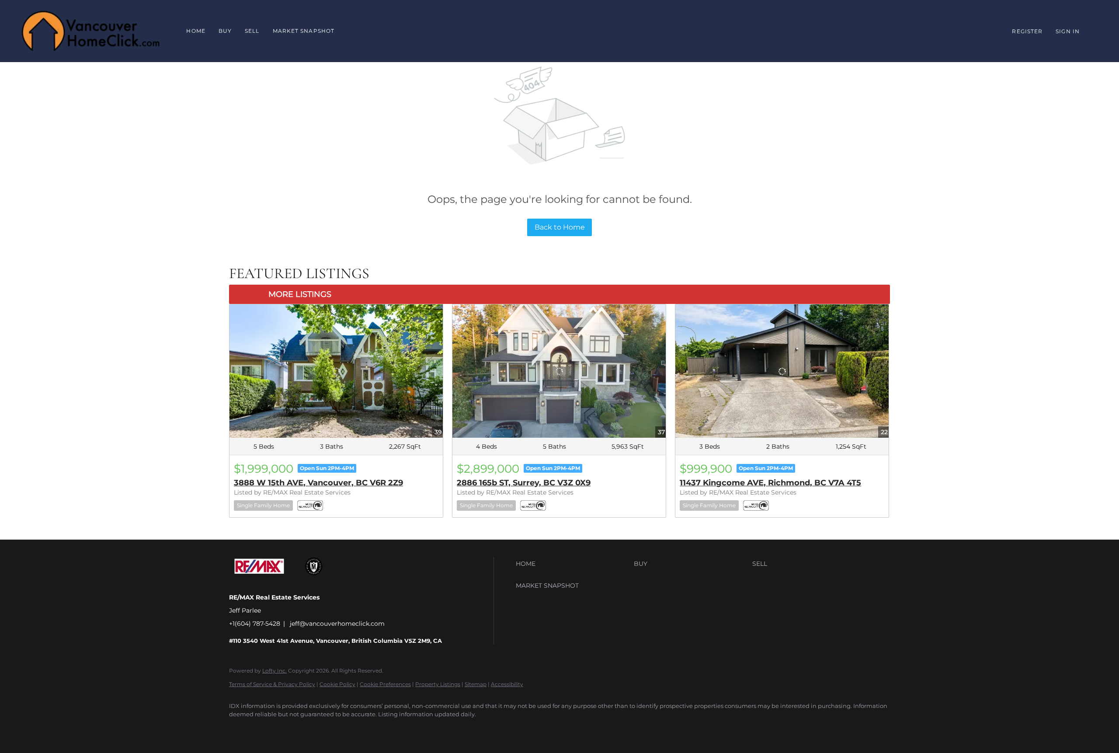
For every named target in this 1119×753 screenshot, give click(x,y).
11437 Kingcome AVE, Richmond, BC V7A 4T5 (770, 483)
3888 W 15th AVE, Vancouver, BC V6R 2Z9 (318, 483)
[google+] (264, 729)
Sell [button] (252, 31)
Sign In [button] (1068, 31)
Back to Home (560, 227)
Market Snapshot (304, 31)
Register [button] (1027, 31)
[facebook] (239, 729)
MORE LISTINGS (299, 294)
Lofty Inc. (274, 670)
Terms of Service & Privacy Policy (272, 684)
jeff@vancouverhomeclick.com (337, 624)
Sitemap (476, 684)
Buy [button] (225, 31)
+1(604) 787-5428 (254, 624)
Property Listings (437, 684)
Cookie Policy (337, 684)
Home (195, 31)
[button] (572, 563)
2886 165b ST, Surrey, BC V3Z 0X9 (524, 483)
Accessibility (507, 684)
